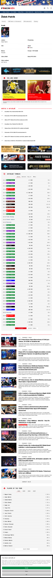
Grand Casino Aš (29, 12)
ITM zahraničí (28, 21)
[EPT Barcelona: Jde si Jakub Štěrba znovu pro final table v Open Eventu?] (8, 382)
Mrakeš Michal (8, 537)
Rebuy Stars (21, 12)
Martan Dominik (8, 545)
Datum (18, 176)
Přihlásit (44, 8)
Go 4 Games (13, 12)
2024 (29, 491)
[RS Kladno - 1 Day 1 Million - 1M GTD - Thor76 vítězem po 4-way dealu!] (8, 423)
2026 (19, 491)
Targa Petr (7, 508)
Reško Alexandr (8, 527)
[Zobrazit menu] (51, 8)
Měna (34, 176)
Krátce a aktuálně (8, 109)
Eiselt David (8, 529)
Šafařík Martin (8, 540)
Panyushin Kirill (9, 510)
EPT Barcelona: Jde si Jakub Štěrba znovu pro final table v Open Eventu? (34, 381)
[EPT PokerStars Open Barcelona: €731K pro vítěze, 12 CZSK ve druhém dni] (8, 342)
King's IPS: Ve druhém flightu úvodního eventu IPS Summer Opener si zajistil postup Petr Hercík (34, 354)
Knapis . (7, 532)
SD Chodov (9, 204)
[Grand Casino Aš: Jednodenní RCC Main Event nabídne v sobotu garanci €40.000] (8, 448)
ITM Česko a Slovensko (14, 21)
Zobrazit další (26, 482)
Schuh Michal (8, 521)
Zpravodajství (25, 337)
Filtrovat (20, 328)
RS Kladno (9, 280)
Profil (4, 21)
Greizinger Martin (9, 535)
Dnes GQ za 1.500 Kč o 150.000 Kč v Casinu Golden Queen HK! (20, 140)
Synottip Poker (38, 12)
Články (36, 21)
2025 (24, 491)
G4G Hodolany (10, 207)
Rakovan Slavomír (9, 524)
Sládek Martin (8, 499)
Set (26, 574)
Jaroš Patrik (8, 513)
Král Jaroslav (8, 516)
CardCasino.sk (47, 12)
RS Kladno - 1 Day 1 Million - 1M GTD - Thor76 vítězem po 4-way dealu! (33, 421)
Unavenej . (7, 518)
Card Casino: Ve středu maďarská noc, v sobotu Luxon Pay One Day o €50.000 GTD (33, 434)
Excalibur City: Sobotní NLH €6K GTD (14, 111)
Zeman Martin (8, 497)
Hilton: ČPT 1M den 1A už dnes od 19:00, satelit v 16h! (18, 136)
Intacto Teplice (10, 219)
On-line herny (12, 78)
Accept (26, 567)
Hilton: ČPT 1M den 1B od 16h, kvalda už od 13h (16, 120)
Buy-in (29, 176)
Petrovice (8, 222)
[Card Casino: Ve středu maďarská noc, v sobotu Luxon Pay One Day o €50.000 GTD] (8, 435)
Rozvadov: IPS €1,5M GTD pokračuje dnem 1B (16, 115)
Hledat (48, 8)
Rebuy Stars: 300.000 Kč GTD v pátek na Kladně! (17, 128)
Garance (24, 176)
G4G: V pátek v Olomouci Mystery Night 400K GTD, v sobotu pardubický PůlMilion (34, 394)
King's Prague (10, 183)
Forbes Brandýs (10, 216)
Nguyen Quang (8, 494)
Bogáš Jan (7, 505)
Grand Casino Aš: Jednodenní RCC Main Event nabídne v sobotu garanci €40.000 (34, 446)
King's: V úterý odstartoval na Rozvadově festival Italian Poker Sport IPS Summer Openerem (33, 408)
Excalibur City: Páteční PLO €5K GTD (14, 124)
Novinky (30, 337)
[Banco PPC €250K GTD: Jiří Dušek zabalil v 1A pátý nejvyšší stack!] (8, 461)
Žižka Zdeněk (8, 502)
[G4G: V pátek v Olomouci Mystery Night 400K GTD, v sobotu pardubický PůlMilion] (8, 395)
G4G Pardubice (10, 201)
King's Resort (6, 12)
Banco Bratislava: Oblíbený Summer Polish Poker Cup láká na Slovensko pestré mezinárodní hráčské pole (33, 368)
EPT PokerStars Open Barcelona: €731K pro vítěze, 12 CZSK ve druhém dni (33, 340)
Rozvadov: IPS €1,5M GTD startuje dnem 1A (15, 132)
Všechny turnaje (32, 328)
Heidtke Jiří (8, 543)
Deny (26, 571)
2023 (34, 491)
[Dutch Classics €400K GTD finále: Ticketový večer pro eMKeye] (8, 473)
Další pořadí (26, 549)
